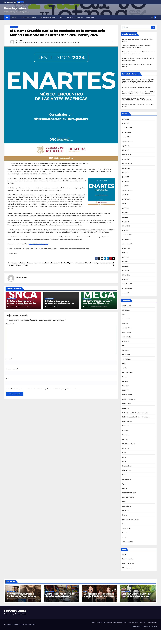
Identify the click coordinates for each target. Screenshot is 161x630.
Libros (124, 457)
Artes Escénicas (127, 328)
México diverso (127, 470)
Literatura (125, 461)
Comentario (10, 324)
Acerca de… (90, 17)
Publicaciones (126, 506)
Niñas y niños (126, 479)
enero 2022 (125, 230)
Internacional (126, 448)
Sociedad (125, 533)
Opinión (124, 488)
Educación (125, 386)
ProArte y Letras (15, 8)
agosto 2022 (126, 203)
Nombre (8, 359)
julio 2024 (125, 172)
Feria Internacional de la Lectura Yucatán (134, 412)
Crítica (124, 363)
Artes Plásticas (126, 332)
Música (124, 475)
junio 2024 (125, 177)
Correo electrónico (12, 369)
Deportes (125, 381)
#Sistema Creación (73, 42)
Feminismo (125, 408)
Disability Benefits (127, 79)
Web (7, 379)
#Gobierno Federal (32, 42)
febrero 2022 (126, 226)
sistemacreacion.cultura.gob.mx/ (38, 244)
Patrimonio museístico (129, 492)
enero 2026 (125, 123)
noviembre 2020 (127, 288)
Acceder (124, 554)
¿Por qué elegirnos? (29, 17)
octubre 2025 (126, 137)
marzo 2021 (126, 270)
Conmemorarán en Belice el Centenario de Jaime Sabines (21, 595)
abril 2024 (125, 186)
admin (20, 40)
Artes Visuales (126, 337)
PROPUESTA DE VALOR (75, 17)
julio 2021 (125, 252)
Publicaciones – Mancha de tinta (132, 104)
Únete (61, 17)
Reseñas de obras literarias (130, 519)
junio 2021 (125, 257)
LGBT (124, 452)
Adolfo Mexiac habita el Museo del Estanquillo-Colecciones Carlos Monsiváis (60, 596)
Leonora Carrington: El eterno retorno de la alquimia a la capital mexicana (136, 596)
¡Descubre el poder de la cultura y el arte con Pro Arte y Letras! (111, 622)
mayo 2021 (125, 261)
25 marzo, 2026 (13, 599)
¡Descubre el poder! (47, 17)
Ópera (124, 484)
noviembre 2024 (127, 154)
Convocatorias (11, 298)
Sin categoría (126, 528)
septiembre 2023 (127, 190)
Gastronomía (126, 435)
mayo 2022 (125, 212)
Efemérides (125, 390)
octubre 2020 (126, 293)
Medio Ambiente (127, 466)
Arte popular (126, 319)
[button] (152, 17)
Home (93, 622)
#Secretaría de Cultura (60, 42)
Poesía (124, 501)
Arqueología (126, 310)
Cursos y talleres (127, 372)
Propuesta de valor (152, 622)
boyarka (124, 87)
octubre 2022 (126, 199)
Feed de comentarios (128, 563)
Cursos (14, 17)
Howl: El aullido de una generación (140, 87)
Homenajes (125, 439)
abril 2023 (125, 195)
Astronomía (125, 341)
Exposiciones (126, 403)
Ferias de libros (127, 421)
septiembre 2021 (127, 244)
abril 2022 (125, 217)
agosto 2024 (126, 168)
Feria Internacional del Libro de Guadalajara (135, 417)
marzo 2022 (126, 221)
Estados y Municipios (128, 399)
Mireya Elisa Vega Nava (28, 599)
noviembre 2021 (127, 235)
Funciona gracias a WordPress (11, 624)
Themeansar (32, 624)
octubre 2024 (126, 159)
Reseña (124, 515)
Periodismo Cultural (128, 497)
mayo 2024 (125, 181)
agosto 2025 (126, 146)
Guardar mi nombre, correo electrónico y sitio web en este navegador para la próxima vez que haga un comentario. (42, 389)
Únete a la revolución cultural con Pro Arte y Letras (144, 626)
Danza (124, 377)
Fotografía (125, 430)
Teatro (124, 537)
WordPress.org (126, 568)
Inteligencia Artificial (128, 443)
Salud (124, 524)
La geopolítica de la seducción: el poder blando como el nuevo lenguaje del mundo (98, 596)
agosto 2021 (126, 248)
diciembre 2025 (127, 128)
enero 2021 (125, 279)
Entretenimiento (127, 394)
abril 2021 (125, 266)
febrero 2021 (126, 275)
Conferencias (126, 354)
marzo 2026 (126, 119)
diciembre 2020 (127, 284)
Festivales (125, 426)
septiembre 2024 (127, 163)
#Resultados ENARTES (46, 42)
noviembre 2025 (127, 132)
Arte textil (125, 323)
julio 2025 (125, 150)
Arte (123, 314)
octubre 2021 (126, 239)
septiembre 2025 (127, 141)
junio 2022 (125, 208)
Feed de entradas (127, 559)
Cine (123, 345)
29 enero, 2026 (51, 599)
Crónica (124, 368)
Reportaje (125, 510)
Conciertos (125, 350)
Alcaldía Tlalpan (127, 305)
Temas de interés (127, 541)
